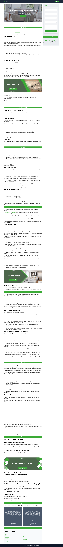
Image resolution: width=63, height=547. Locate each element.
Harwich (15, 500)
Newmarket (25, 539)
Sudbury (6, 541)
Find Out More (23, 362)
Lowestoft (24, 540)
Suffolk (5, 500)
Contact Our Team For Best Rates (23, 107)
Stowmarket (7, 539)
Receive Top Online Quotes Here (23, 503)
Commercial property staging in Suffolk (10, 212)
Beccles (24, 536)
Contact (57, 1)
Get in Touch (23, 292)
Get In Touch (51, 36)
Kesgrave (8, 500)
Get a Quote (23, 436)
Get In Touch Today (23, 27)
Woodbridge (12, 500)
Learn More (23, 147)
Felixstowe (6, 538)
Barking (18, 500)
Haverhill (24, 535)
